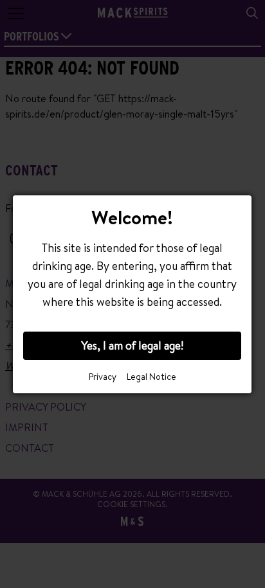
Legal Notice (151, 376)
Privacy (102, 376)
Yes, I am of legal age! (132, 345)
